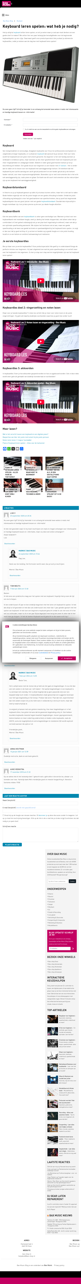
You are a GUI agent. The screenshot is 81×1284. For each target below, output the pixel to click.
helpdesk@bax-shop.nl (26, 1256)
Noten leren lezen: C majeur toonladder (17, 440)
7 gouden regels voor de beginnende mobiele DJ (60, 1177)
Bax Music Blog (8, 21)
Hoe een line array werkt (68, 1166)
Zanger (50, 904)
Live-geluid (51, 915)
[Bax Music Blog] (7, 7)
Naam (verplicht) (9, 800)
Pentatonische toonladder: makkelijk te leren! (61, 1169)
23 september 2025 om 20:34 (20, 516)
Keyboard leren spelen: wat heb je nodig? (41, 26)
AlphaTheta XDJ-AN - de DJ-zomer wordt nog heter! (61, 1231)
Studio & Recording (54, 912)
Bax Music (63, 859)
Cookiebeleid (43, 653)
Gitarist (50, 894)
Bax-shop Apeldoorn (54, 969)
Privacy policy (55, 653)
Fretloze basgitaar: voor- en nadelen (62, 1173)
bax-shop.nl (26, 1254)
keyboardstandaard (48, 201)
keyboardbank (29, 216)
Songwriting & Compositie (56, 920)
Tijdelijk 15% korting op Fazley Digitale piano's (61, 1224)
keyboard (17, 32)
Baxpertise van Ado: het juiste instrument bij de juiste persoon (26, 437)
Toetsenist (51, 902)
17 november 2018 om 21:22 (20, 772)
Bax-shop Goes (52, 961)
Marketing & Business (54, 923)
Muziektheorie (52, 925)
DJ (48, 909)
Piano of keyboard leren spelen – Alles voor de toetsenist (24, 443)
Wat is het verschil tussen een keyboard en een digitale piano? (25, 434)
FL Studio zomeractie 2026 (55, 1228)
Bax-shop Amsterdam (54, 964)
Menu (7, 15)
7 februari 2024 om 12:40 (19, 589)
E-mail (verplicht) (19, 807)
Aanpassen (49, 658)
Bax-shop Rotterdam (54, 967)
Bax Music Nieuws (60, 1215)
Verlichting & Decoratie (55, 917)
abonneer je (43, 815)
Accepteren (68, 658)
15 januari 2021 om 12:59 (19, 751)
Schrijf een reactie (9, 826)
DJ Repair (52, 1209)
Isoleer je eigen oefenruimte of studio (60, 1189)
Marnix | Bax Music (27, 550)
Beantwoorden (9, 543)
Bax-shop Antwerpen (54, 972)
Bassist (50, 896)
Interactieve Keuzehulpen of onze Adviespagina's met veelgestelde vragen (60, 996)
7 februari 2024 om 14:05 (28, 676)
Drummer (50, 899)
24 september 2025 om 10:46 (29, 554)
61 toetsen (62, 165)
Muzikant (19, 21)
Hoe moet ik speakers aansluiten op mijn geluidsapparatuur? (61, 1181)
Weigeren (32, 658)
